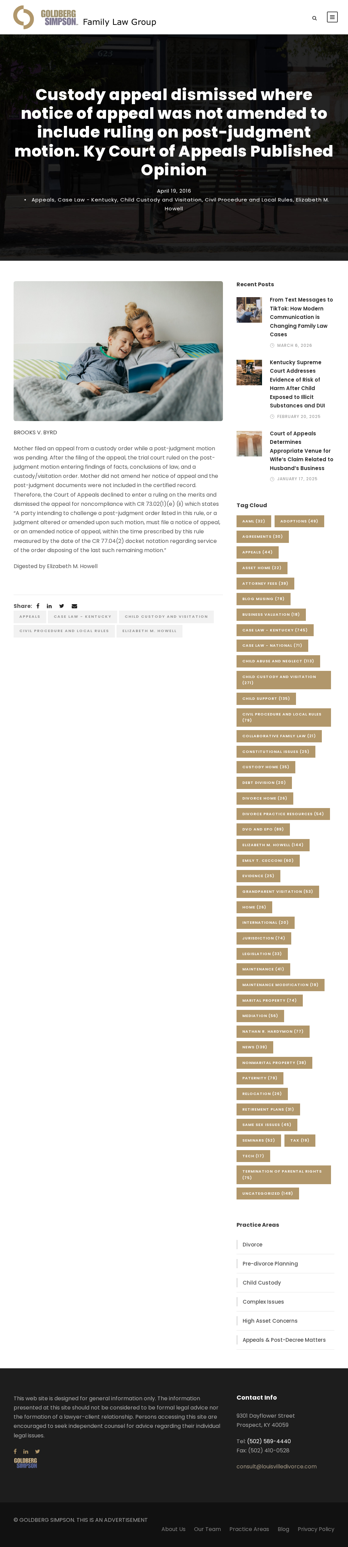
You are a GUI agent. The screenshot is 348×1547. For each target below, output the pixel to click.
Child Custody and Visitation (161, 199)
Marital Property (269, 1000)
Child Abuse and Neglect (278, 661)
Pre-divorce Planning (270, 1263)
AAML (253, 521)
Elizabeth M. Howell (149, 630)
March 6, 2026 (294, 345)
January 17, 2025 (297, 479)
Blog (283, 1529)
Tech (253, 1156)
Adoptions (299, 521)
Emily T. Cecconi (268, 860)
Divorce (252, 1244)
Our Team (207, 1529)
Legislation (262, 953)
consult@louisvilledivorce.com (277, 1466)
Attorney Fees (265, 583)
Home (254, 907)
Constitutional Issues (276, 751)
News (254, 1047)
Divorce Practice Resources (283, 814)
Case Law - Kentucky (87, 199)
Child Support (266, 698)
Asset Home (262, 567)
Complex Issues (263, 1301)
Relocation (262, 1093)
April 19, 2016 (174, 190)
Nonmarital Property (274, 1062)
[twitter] (37, 1451)
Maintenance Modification (280, 984)
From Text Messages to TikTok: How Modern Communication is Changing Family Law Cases (301, 317)
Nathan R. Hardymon (273, 1031)
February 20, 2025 (299, 416)
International (265, 922)
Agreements (262, 536)
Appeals (43, 199)
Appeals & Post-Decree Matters (284, 1339)
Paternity (260, 1078)
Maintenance (263, 969)
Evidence (258, 876)
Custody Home (266, 767)
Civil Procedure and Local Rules (249, 199)
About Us (173, 1529)
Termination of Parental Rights (282, 1174)
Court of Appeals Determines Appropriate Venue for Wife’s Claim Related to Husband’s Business (301, 451)
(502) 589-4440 (269, 1441)
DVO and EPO (263, 829)
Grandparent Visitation (277, 891)
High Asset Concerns (270, 1320)
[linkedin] (25, 1451)
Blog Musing (263, 598)
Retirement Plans (268, 1109)
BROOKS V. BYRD (35, 432)
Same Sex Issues (267, 1124)
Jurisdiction (263, 938)
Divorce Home (265, 798)
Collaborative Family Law (279, 736)
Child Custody (262, 1282)
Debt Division (264, 782)
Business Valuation (271, 614)
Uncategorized (267, 1193)
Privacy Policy (316, 1529)
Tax (300, 1140)
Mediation (260, 1015)
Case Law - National (272, 645)
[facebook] (15, 1451)
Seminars (258, 1140)
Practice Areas (249, 1529)
